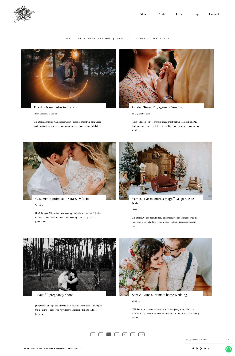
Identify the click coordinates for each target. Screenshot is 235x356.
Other (141, 39)
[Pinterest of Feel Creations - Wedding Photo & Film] (201, 349)
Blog (195, 14)
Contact (214, 14)
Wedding (123, 39)
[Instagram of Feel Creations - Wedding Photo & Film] (197, 349)
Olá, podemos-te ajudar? (196, 339)
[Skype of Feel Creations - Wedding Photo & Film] (205, 349)
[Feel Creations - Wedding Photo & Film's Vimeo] (208, 349)
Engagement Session (94, 39)
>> (141, 334)
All (68, 39)
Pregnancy (161, 39)
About (144, 14)
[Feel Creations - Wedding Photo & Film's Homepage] (25, 14)
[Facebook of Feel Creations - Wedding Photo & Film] (193, 349)
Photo (162, 14)
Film (179, 14)
